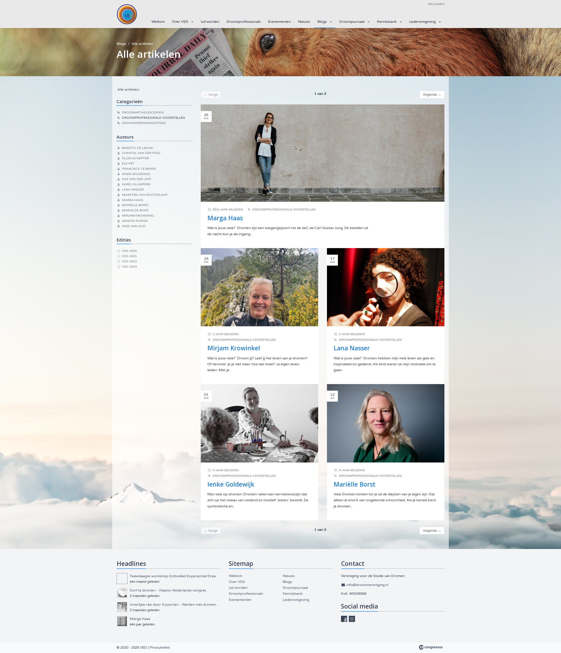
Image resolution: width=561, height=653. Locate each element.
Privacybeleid (159, 647)
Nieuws (304, 21)
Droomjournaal (351, 21)
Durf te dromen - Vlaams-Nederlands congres (168, 590)
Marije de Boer (135, 210)
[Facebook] (344, 619)
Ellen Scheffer (135, 158)
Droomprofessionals (244, 21)
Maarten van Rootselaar (144, 195)
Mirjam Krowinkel (138, 215)
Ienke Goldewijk (136, 174)
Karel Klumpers (136, 184)
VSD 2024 (129, 266)
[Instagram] (352, 619)
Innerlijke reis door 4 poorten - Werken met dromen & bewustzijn (175, 604)
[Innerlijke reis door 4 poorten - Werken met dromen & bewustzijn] (122, 607)
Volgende (432, 95)
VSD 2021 (129, 256)
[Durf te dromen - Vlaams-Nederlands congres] (122, 592)
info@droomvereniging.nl (367, 585)
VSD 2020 (129, 251)
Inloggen (436, 4)
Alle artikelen (142, 44)
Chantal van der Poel (141, 153)
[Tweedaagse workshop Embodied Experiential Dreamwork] (122, 578)
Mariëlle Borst (135, 205)
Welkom (158, 21)
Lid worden (210, 21)
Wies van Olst (134, 226)
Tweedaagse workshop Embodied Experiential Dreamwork (175, 576)
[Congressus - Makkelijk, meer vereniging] (430, 647)
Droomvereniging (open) (144, 123)
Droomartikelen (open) (143, 112)
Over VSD (180, 21)
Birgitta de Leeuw (137, 148)
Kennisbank (387, 21)
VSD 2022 (129, 261)
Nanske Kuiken (135, 221)
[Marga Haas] (122, 621)
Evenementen (279, 21)
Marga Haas (132, 200)
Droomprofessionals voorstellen (153, 118)
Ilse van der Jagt (136, 179)
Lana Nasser (133, 189)
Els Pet (128, 163)
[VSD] (127, 14)
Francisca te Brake (139, 169)
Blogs (322, 21)
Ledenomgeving (422, 21)
